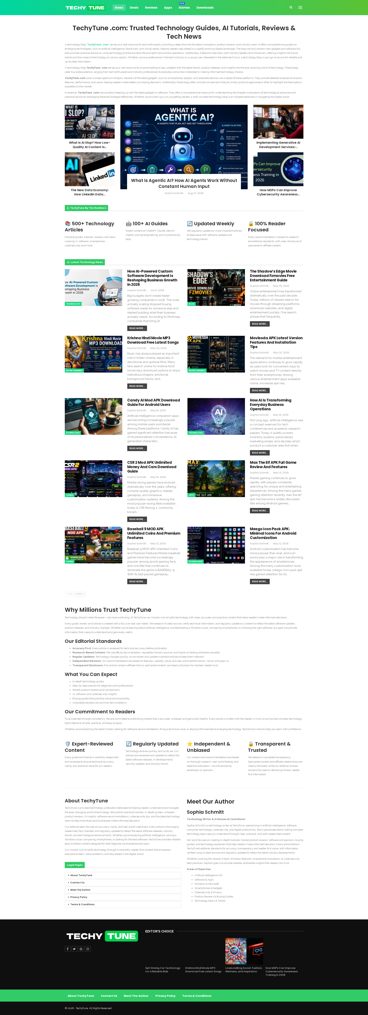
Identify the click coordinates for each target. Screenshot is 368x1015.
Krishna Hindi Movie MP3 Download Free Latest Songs (153, 340)
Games (184, 7)
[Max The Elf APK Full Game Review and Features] (216, 478)
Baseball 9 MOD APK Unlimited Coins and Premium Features (153, 533)
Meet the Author (80, 889)
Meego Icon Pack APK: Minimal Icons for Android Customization (273, 533)
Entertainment (74, 370)
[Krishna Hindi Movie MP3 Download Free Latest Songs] (93, 354)
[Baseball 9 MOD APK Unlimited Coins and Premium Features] (93, 545)
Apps (168, 8)
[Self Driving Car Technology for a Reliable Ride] (164, 951)
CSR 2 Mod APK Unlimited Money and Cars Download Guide (152, 467)
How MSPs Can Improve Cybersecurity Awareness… (278, 192)
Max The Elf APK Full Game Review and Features (273, 464)
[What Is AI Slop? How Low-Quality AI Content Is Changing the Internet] (90, 122)
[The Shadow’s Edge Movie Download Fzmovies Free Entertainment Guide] (216, 287)
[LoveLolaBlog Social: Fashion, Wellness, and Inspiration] (244, 951)
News (119, 8)
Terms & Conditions (82, 904)
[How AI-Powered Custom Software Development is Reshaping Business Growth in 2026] (93, 287)
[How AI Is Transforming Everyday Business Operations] (216, 416)
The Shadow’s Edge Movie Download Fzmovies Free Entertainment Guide (273, 276)
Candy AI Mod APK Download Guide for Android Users (153, 402)
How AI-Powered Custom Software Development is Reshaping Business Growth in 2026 (152, 278)
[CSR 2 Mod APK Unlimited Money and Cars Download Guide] (93, 478)
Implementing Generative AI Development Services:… (278, 144)
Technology (73, 303)
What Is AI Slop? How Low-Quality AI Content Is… (89, 144)
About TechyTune (81, 875)
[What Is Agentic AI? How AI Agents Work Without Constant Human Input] (184, 147)
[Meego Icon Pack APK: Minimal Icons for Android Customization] (216, 545)
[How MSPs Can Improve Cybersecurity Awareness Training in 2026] (278, 169)
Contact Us (77, 882)
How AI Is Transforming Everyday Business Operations (270, 405)
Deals (134, 8)
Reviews (151, 8)
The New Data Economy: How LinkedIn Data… (90, 192)
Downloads (205, 8)
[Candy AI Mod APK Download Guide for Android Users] (93, 416)
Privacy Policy (78, 897)
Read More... (137, 328)
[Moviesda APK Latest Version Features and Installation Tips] (216, 354)
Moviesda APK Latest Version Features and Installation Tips (276, 342)
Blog (192, 303)
